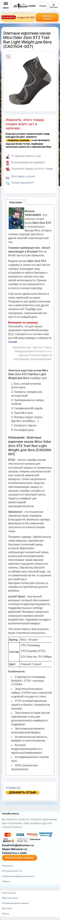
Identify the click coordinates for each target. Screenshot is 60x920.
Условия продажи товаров (15, 903)
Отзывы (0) (13, 787)
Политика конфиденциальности (18, 876)
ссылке (12, 341)
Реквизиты (7, 865)
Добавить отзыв (22, 792)
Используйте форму (19, 857)
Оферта (6, 881)
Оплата (5, 913)
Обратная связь (10, 898)
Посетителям (9, 893)
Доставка (7, 908)
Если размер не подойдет (28, 162)
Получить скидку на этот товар (32, 168)
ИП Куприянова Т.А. (12, 871)
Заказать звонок (47, 17)
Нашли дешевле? (22, 182)
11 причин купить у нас (26, 156)
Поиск (43, 5)
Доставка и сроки (23, 176)
